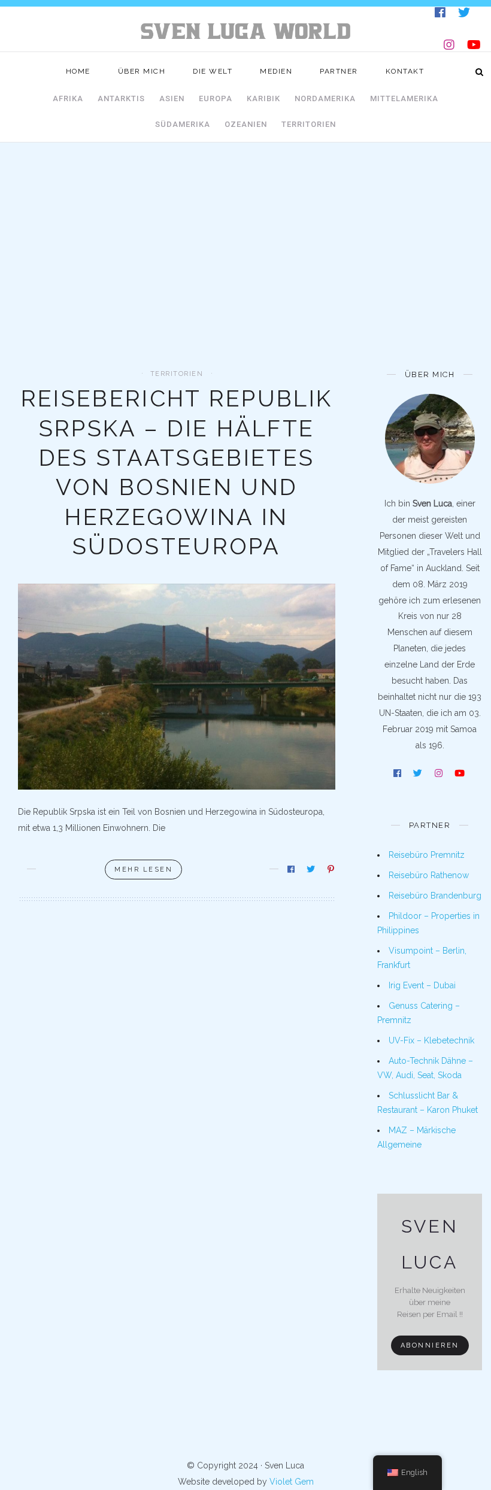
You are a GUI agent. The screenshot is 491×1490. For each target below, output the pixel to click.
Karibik (263, 98)
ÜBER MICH (142, 71)
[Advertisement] (245, 280)
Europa (215, 98)
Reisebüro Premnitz (427, 855)
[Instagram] (450, 47)
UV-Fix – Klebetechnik (431, 1040)
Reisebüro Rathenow (429, 875)
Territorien (308, 124)
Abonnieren (430, 1345)
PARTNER (339, 71)
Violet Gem (291, 1481)
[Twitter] (465, 15)
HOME (78, 71)
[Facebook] (441, 15)
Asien (171, 98)
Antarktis (121, 98)
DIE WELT (212, 71)
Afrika (68, 98)
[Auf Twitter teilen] (312, 869)
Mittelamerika (404, 98)
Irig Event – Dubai (422, 985)
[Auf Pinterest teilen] (332, 869)
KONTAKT (405, 71)
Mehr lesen (143, 869)
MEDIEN (276, 71)
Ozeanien (246, 124)
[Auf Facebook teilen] (291, 869)
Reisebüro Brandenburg (435, 895)
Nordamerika (325, 98)
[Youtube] (475, 47)
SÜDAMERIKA (182, 124)
